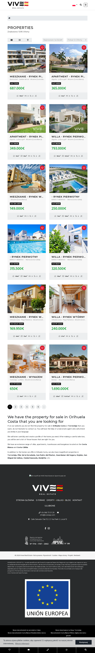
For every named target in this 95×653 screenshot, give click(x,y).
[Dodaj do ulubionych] (42, 47)
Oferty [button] (50, 500)
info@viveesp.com (47, 515)
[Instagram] (48, 529)
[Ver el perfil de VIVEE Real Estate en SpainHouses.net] (47, 475)
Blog (68, 500)
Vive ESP (19, 5)
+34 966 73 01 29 (47, 513)
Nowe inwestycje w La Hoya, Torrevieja (68, 630)
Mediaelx (77, 555)
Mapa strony (62, 555)
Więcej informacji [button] (22, 644)
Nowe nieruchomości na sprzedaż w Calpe (27, 630)
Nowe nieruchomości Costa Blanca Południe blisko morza (27, 633)
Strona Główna (25, 500)
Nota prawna (37, 555)
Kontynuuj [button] (83, 642)
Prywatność (47, 555)
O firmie (40, 500)
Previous (10, 58)
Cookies (54, 555)
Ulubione (50, 506)
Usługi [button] (59, 500)
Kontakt (77, 500)
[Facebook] (45, 529)
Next (43, 58)
